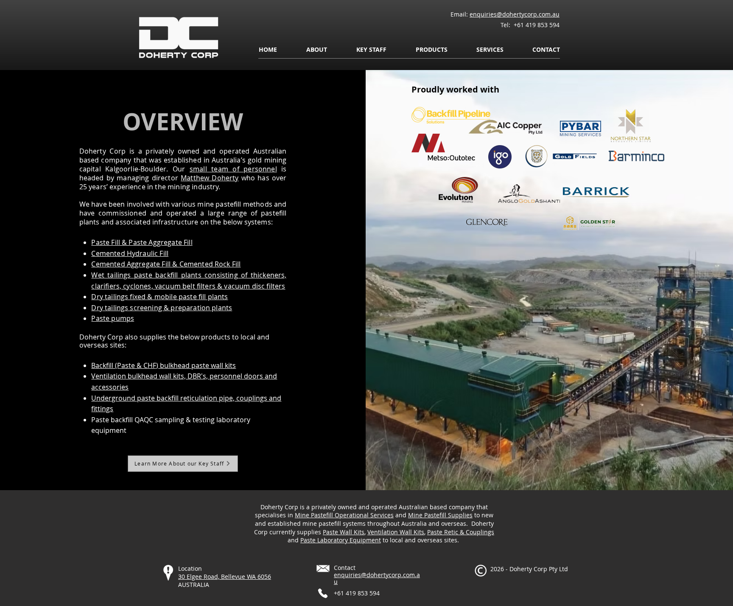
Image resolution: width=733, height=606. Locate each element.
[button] (316, 49)
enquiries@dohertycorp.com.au (515, 14)
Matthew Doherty (209, 177)
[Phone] (322, 593)
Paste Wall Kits (343, 532)
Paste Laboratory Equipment (340, 540)
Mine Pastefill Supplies (440, 515)
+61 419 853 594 (536, 25)
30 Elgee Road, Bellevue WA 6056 (224, 576)
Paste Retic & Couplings (460, 532)
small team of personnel (233, 169)
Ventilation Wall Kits (395, 532)
